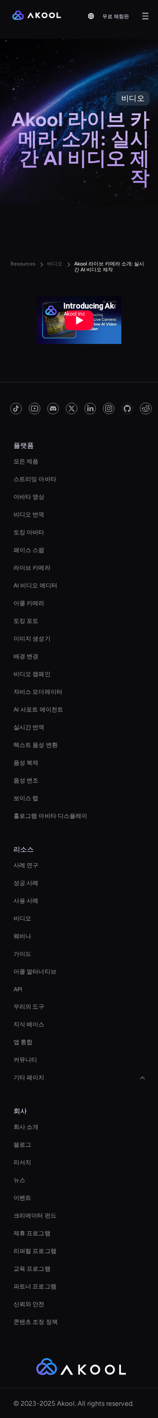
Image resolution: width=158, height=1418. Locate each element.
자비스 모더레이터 (37, 691)
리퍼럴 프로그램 (34, 1251)
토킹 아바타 (29, 532)
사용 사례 (26, 900)
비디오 (22, 918)
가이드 (22, 954)
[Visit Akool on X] (72, 408)
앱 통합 (22, 1042)
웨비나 (22, 936)
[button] (91, 16)
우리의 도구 (29, 1006)
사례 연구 (26, 865)
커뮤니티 (25, 1060)
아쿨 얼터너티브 (34, 971)
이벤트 (22, 1198)
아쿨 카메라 (29, 603)
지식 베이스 (29, 1024)
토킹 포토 (26, 621)
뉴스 (19, 1180)
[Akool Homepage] (36, 16)
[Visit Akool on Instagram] (109, 408)
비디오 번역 (29, 514)
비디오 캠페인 (32, 674)
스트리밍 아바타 (34, 479)
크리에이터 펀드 (34, 1215)
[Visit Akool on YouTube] (34, 408)
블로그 (22, 1144)
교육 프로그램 (32, 1268)
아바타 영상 (29, 497)
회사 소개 (26, 1127)
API (17, 989)
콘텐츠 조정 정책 (35, 1322)
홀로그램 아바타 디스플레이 (50, 816)
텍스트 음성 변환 (35, 745)
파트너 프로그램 (34, 1286)
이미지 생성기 (32, 638)
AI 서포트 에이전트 (38, 709)
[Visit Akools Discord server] (53, 408)
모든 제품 (26, 461)
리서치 (22, 1162)
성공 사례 (26, 883)
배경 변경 (26, 656)
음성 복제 (26, 762)
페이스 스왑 (29, 550)
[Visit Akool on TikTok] (16, 408)
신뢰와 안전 (29, 1304)
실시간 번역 (29, 727)
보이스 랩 (26, 798)
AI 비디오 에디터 (35, 585)
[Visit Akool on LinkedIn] (90, 408)
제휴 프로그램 (32, 1233)
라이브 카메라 (32, 567)
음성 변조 (26, 780)
